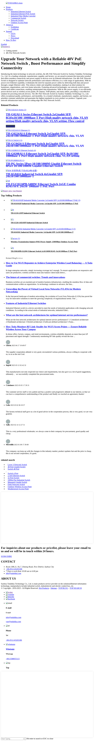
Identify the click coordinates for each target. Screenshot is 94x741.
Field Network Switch (16, 484)
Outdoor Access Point (19, 23)
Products (9, 9)
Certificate (15, 29)
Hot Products (44, 588)
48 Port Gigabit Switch (16, 467)
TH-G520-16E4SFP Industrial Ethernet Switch (29, 223)
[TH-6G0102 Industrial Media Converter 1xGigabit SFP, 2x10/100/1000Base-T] (43, 229)
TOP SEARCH (76, 588)
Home (8, 7)
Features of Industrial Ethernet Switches (26, 303)
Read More (10, 126)
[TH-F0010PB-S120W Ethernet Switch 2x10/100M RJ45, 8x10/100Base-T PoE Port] (12, 248)
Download (15, 38)
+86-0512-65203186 (14, 640)
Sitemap (54, 588)
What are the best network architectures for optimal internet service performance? (47, 315)
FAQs (13, 34)
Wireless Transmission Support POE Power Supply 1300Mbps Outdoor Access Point (44, 242)
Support (9, 31)
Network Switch (17, 20)
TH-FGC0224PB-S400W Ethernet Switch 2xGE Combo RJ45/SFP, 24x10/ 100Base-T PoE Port (41, 185)
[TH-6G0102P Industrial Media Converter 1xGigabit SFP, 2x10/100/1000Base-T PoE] (45, 200)
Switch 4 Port (13, 473)
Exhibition (15, 27)
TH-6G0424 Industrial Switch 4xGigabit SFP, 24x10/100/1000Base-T (34, 175)
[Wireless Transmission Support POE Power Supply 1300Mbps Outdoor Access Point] (15, 238)
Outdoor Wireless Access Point (20, 487)
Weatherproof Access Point (18, 489)
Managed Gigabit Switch (17, 482)
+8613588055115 (13, 659)
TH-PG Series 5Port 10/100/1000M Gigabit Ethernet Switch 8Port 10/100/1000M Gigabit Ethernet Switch (43, 164)
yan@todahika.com (13, 622)
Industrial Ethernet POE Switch (23, 14)
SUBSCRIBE (6, 556)
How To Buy (11, 40)
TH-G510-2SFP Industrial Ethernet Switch (28, 213)
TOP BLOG (63, 588)
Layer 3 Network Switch (17, 465)
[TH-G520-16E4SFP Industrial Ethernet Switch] (12, 219)
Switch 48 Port (13, 469)
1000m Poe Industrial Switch (19, 480)
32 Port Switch (13, 478)
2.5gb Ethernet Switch (16, 476)
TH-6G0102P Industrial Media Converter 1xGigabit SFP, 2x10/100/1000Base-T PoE (44, 204)
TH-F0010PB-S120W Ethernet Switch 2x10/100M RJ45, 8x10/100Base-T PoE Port (44, 251)
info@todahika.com (13, 617)
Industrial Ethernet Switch (21, 12)
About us (9, 25)
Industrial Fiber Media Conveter (23, 16)
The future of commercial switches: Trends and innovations (35, 277)
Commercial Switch (18, 18)
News (13, 36)
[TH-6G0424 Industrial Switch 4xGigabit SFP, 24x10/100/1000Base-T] (21, 171)
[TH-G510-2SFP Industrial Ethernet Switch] (12, 210)
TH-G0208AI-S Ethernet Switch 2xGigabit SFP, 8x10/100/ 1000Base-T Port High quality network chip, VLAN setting (42, 154)
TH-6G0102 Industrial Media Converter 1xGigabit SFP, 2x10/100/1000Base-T (42, 232)
